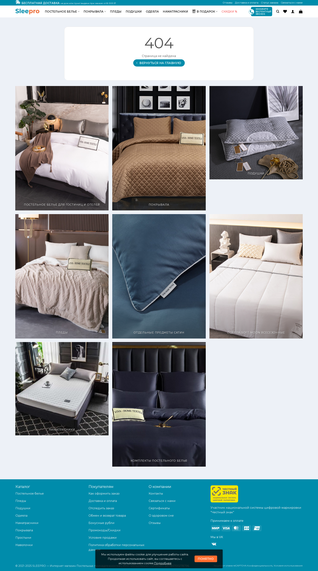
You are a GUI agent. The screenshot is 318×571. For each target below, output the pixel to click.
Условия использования (288, 565)
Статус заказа (269, 2)
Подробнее (163, 563)
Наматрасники (175, 11)
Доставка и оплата (246, 2)
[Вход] (293, 11)
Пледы (115, 11)
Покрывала (94, 11)
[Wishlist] (285, 11)
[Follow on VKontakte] (214, 544)
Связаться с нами (292, 2)
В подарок (206, 11)
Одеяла (152, 11)
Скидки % (229, 11)
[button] (277, 11)
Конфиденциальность (260, 565)
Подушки (134, 11)
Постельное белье (61, 11)
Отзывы (227, 2)
